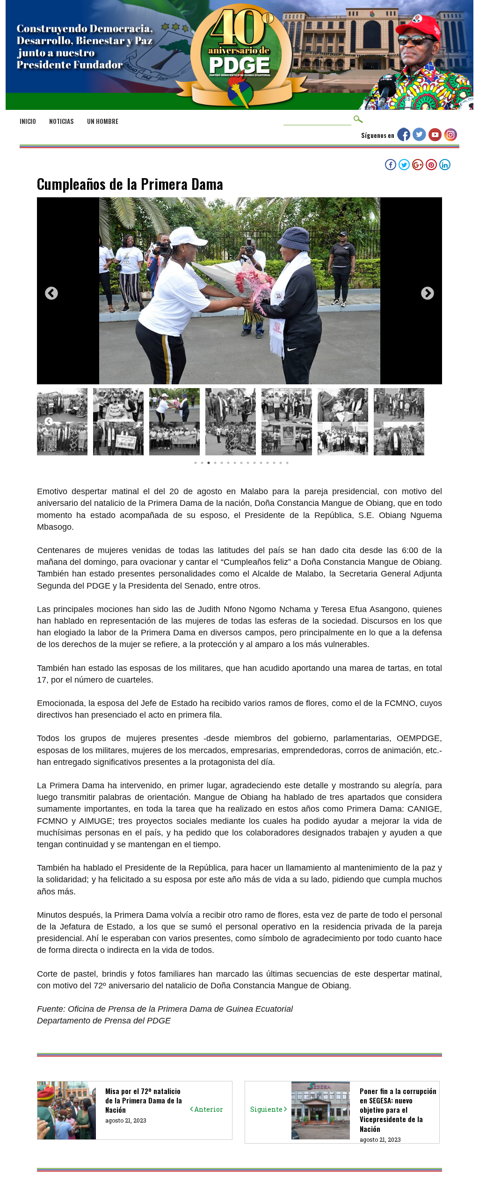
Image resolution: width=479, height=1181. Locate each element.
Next (427, 293)
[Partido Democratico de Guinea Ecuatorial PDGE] (239, 99)
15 (287, 463)
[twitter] (420, 138)
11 (261, 463)
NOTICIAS (61, 121)
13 (274, 463)
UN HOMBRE (102, 121)
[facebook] (405, 138)
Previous (51, 293)
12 (268, 463)
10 (255, 463)
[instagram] (451, 138)
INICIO (28, 121)
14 (281, 463)
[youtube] (436, 138)
